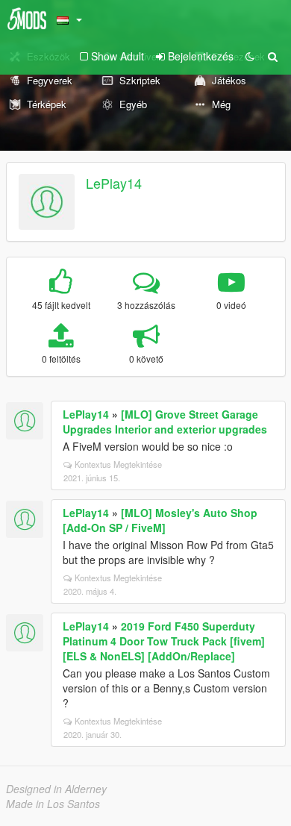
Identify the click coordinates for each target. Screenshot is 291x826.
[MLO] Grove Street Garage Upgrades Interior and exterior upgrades (165, 422)
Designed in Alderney (56, 788)
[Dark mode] (250, 56)
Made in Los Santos (53, 803)
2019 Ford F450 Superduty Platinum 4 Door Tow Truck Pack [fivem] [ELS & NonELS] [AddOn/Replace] (164, 641)
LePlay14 (114, 183)
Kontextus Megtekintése (118, 464)
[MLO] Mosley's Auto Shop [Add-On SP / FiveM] (160, 520)
